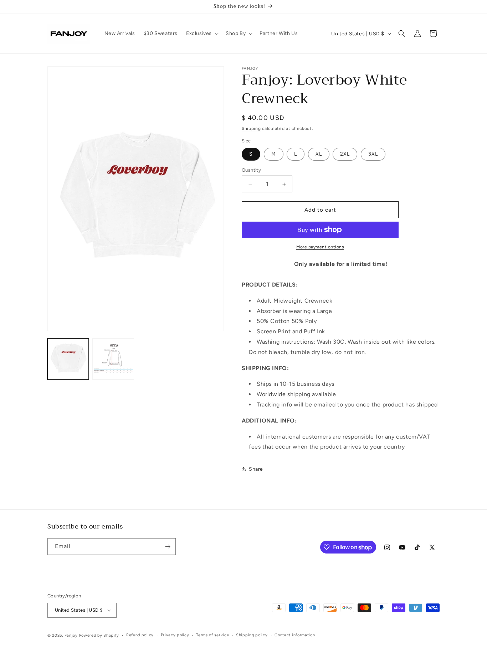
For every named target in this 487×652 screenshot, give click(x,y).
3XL (373, 154)
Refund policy (140, 635)
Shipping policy (252, 635)
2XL (345, 154)
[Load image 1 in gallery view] (68, 359)
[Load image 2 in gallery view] (113, 359)
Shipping (251, 128)
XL (319, 154)
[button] (201, 33)
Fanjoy (71, 635)
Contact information (295, 635)
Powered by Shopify (99, 635)
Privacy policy (175, 635)
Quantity (251, 170)
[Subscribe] (167, 546)
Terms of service (212, 635)
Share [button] (256, 469)
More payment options (320, 246)
